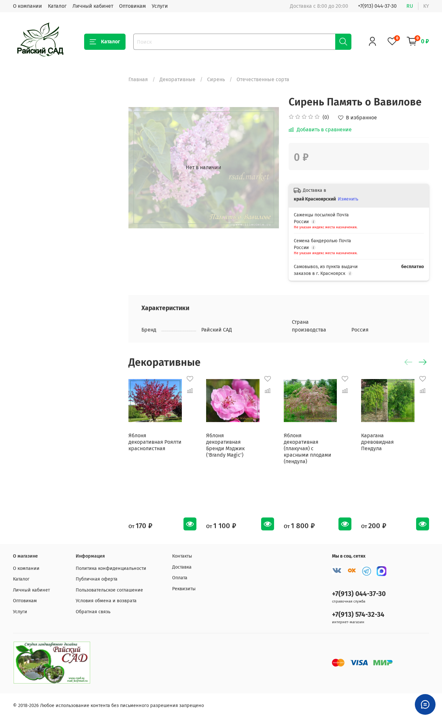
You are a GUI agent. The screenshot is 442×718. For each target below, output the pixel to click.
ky (426, 6)
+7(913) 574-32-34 (358, 615)
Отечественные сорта (263, 79)
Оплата (179, 578)
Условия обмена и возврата (106, 601)
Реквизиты (184, 589)
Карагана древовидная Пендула (377, 441)
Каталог (57, 6)
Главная (138, 79)
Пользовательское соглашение (109, 590)
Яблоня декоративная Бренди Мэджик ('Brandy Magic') (225, 445)
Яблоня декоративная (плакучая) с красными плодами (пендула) (307, 448)
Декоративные (177, 79)
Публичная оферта (96, 579)
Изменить (348, 199)
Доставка (182, 567)
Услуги (160, 6)
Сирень (216, 79)
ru (409, 6)
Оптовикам (132, 6)
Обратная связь (93, 612)
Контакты (182, 556)
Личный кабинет (92, 6)
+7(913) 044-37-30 (377, 6)
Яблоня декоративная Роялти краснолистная (155, 441)
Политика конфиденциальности (111, 568)
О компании (27, 6)
